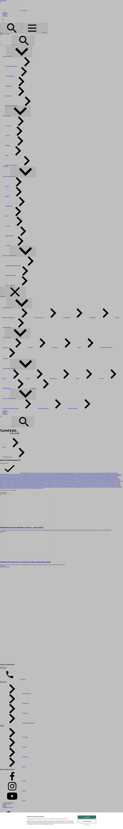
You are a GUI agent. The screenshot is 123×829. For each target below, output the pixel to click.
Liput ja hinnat (8, 125)
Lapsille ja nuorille (6, 255)
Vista (7, 488)
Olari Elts (118, 480)
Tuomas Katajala (40, 486)
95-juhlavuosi (25, 473)
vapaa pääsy (108, 486)
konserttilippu (102, 477)
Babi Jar (98, 473)
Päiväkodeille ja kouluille (10, 275)
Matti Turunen (22, 480)
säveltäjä (5, 484)
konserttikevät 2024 (89, 477)
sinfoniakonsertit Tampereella (6, 483)
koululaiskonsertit (10, 478)
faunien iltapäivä (111, 474)
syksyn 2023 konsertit (91, 483)
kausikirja (74, 476)
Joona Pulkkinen (79, 475)
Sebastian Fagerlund (87, 482)
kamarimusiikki (22, 476)
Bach (101, 473)
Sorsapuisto (41, 483)
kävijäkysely (42, 478)
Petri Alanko (94, 481)
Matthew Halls (9, 480)
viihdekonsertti (3, 488)
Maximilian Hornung (29, 480)
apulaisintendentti (64, 473)
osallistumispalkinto (62, 481)
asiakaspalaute (86, 473)
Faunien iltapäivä (104, 474)
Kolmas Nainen (51, 477)
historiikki (25, 475)
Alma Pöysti (52, 473)
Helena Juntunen (19, 475)
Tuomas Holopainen (33, 486)
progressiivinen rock (8, 482)
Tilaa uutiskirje (6, 13)
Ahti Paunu (41, 473)
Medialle (4, 14)
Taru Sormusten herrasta (105, 485)
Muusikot (7, 196)
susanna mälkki (84, 483)
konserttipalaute (3, 478)
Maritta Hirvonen (101, 478)
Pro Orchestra (8, 245)
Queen (37, 482)
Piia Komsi (115, 481)
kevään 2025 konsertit (98, 476)
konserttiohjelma (115, 477)
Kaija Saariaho (3, 476)
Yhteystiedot (5, 16)
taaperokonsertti (10, 484)
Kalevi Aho (16, 476)
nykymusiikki (95, 480)
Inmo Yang (40, 475)
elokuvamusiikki (97, 474)
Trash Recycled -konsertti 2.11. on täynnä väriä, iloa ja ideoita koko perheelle (25, 562)
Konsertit (5, 56)
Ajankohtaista (5, 166)
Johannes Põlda (66, 475)
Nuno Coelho (90, 480)
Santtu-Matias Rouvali (72, 482)
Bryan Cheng (18, 474)
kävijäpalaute (48, 478)
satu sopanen (80, 482)
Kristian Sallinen (17, 478)
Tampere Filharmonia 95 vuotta (110, 484)
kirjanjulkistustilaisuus (23, 477)
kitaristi (29, 477)
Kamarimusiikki (8, 85)
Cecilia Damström (25, 474)
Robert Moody (51, 482)
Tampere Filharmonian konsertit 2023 (16, 485)
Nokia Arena (84, 480)
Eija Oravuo (82, 474)
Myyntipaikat (8, 145)
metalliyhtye (42, 480)
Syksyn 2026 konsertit (9, 76)
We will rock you (25, 488)
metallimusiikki (36, 480)
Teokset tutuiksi (8, 95)
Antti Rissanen (58, 473)
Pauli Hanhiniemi (88, 481)
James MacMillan (46, 475)
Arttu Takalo (77, 473)
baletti (104, 473)
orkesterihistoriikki (26, 481)
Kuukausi (2, 493)
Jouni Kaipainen (86, 475)
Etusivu (4, 447)
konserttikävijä (96, 477)
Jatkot (56, 475)
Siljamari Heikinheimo (108, 482)
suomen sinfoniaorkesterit (65, 483)
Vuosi (1, 492)
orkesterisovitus (55, 481)
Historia (7, 215)
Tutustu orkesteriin (6, 176)
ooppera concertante (8, 481)
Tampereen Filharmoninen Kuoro (36, 485)
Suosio (72, 483)
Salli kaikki (87, 817)
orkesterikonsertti (33, 481)
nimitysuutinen (78, 480)
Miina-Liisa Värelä (49, 480)
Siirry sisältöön (3, 0)
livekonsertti (82, 478)
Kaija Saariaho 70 (10, 476)
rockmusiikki (61, 482)
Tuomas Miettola (47, 486)
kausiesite (69, 476)
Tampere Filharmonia (57, 484)
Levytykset (7, 225)
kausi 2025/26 (58, 476)
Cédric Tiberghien (32, 474)
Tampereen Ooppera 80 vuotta (79, 485)
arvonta (81, 473)
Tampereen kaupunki (60, 485)
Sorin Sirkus (36, 483)
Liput (4, 115)
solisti (32, 483)
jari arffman (52, 475)
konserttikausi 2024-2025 (71, 477)
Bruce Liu (9, 474)
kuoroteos (32, 478)
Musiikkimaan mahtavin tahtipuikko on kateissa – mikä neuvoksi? (21, 527)
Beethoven (112, 473)
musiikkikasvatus (56, 480)
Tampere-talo (26, 485)
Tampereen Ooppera (69, 485)
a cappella (30, 473)
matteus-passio (3, 480)
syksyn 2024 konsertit (100, 483)
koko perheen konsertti (7, 456)
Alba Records (47, 473)
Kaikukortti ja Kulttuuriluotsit (11, 165)
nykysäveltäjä (101, 480)
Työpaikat (5, 12)
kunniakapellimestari (25, 478)
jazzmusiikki (60, 475)
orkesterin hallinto (48, 481)
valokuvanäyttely (95, 486)
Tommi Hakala (7, 486)
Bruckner (14, 474)
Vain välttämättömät (87, 821)
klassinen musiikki (35, 477)
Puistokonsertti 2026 (31, 482)
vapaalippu (113, 486)
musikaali (62, 480)
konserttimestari (108, 477)
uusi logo (90, 486)
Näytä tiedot (86, 824)
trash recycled (13, 486)
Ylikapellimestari (8, 206)
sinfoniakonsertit (116, 482)
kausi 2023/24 (47, 476)
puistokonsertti (16, 482)
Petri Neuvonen (100, 481)
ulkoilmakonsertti (78, 486)
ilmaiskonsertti (35, 475)
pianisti (105, 481)
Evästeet (4, 805)
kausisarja (82, 476)
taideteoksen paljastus (18, 484)
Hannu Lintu (13, 475)
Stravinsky (58, 483)
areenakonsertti (71, 473)
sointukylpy (28, 483)
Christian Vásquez (40, 474)
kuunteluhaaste (37, 478)
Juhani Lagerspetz (93, 475)
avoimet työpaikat (93, 473)
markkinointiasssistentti (109, 478)
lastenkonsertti (66, 478)
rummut (66, 482)
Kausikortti (7, 135)
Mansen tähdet (88, 478)
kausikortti (78, 476)
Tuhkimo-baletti (25, 486)
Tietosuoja (5, 806)
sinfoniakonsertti (15, 483)
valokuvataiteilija (102, 486)
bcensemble (107, 473)
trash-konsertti (19, 486)
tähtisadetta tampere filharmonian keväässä (59, 486)
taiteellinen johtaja (27, 484)
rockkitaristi (56, 482)
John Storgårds (72, 475)
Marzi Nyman (117, 478)
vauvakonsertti (119, 486)
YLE (30, 488)
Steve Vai (54, 483)
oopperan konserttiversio (17, 481)
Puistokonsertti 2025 (23, 482)
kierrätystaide (3, 477)
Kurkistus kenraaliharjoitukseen (11, 105)
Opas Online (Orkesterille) (8, 807)
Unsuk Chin (85, 486)
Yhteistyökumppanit (9, 235)
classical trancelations (48, 474)
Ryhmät (7, 155)
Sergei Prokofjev (100, 482)
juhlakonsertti (100, 475)
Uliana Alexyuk (71, 486)
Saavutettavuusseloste (7, 803)
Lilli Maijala (71, 478)
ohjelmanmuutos (112, 480)
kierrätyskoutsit (115, 476)
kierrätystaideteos (9, 477)
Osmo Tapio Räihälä (70, 481)
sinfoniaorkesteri (22, 483)
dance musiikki (56, 474)
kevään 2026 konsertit (107, 476)
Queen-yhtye (41, 482)
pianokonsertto (110, 481)
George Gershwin (6, 475)
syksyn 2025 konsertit (110, 483)
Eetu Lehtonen (77, 474)
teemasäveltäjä (113, 485)
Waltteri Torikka (12, 488)
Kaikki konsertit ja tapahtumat (11, 66)
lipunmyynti (77, 478)
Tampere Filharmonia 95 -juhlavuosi (96, 484)
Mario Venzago (94, 478)
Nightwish (66, 480)
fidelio (116, 474)
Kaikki (20, 473)
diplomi (61, 474)
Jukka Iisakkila (106, 475)
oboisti (107, 480)
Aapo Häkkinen (35, 473)
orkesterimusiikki (40, 481)
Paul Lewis (77, 481)
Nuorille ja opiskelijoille (10, 285)
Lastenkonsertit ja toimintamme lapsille (13, 265)
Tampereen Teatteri (90, 485)
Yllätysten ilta (41, 488)
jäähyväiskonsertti (118, 475)
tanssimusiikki (97, 485)
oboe (105, 480)
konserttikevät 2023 (81, 477)
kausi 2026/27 (64, 476)
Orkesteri (7, 186)
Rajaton (46, 482)
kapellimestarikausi (29, 476)
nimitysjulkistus (72, 480)
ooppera (2, 481)
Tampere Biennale (49, 484)
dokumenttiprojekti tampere (68, 474)
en (3, 19)
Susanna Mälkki (77, 483)
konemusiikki (57, 477)
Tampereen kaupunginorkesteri (49, 485)
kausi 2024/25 (52, 476)
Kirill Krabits (15, 477)
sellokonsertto (94, 482)
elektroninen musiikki (89, 474)
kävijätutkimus (54, 478)
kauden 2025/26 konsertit (38, 476)
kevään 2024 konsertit (89, 476)
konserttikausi (63, 477)
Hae (1, 32)
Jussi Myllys (111, 475)
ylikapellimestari (35, 488)
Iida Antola (29, 475)
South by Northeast (48, 483)
